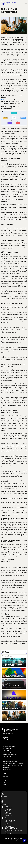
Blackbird (3, 99)
